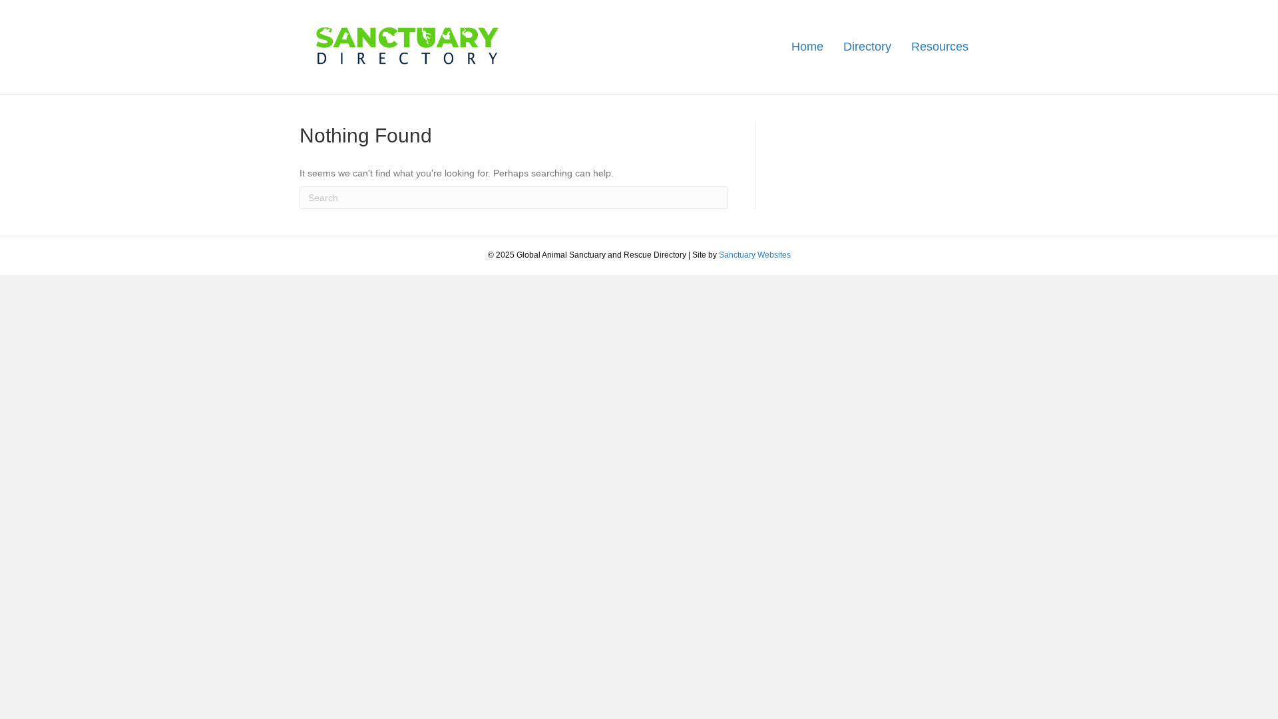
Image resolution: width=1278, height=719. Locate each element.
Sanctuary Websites (755, 255)
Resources (939, 46)
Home (807, 46)
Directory (867, 46)
